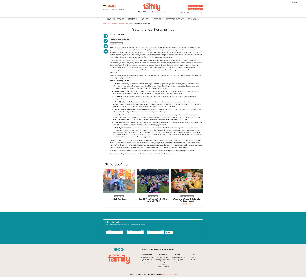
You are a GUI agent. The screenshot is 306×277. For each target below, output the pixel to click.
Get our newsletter (194, 9)
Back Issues (168, 249)
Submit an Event (147, 261)
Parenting (121, 23)
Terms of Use (164, 274)
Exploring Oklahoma (163, 267)
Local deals (146, 19)
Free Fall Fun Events (118, 199)
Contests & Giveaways (175, 19)
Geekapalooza (193, 19)
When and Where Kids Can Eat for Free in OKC (187, 200)
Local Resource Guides (178, 257)
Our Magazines (113, 9)
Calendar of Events (162, 257)
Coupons (193, 259)
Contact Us (147, 263)
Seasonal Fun (163, 263)
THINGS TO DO (119, 19)
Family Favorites (178, 259)
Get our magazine (194, 6)
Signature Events (147, 259)
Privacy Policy (173, 274)
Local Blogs (178, 261)
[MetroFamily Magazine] (152, 7)
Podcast (178, 263)
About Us (105, 9)
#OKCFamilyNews (112, 23)
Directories (133, 19)
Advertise (121, 9)
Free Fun (193, 257)
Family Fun (119, 196)
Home (109, 19)
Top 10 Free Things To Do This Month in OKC (153, 200)
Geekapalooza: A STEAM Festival (162, 260)
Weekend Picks (162, 265)
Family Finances (129, 23)
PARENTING (158, 19)
